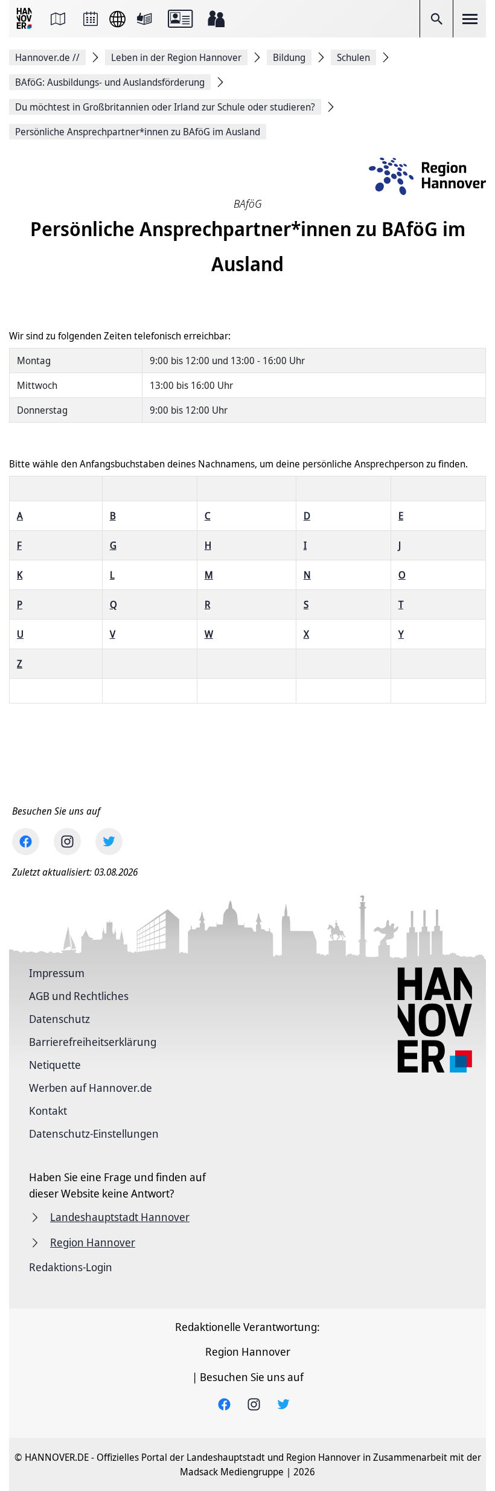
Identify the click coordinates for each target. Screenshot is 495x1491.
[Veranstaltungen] (90, 19)
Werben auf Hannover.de (90, 1087)
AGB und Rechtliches (79, 995)
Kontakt (48, 1110)
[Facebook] (25, 841)
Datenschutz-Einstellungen (94, 1133)
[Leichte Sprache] (144, 19)
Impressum (57, 972)
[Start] (25, 19)
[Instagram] (67, 841)
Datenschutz (59, 1018)
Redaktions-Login (70, 1267)
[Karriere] (216, 19)
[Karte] (58, 19)
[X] (109, 841)
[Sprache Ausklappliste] (117, 19)
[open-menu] (469, 18)
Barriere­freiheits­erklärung (92, 1041)
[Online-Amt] (180, 19)
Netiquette (55, 1064)
